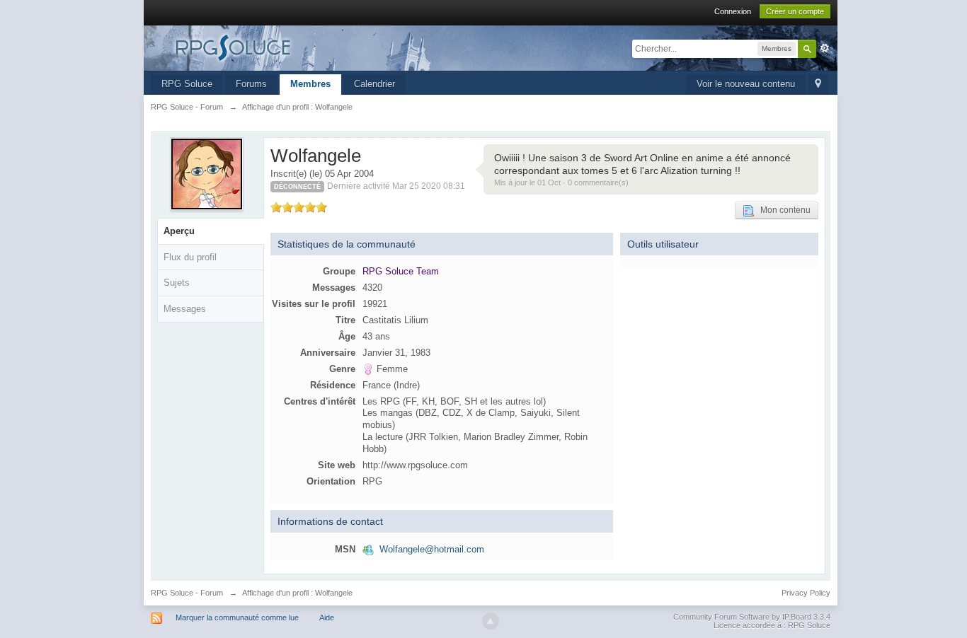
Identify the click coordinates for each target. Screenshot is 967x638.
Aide (326, 617)
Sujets (177, 282)
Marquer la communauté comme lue (237, 617)
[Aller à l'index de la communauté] (277, 47)
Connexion (732, 11)
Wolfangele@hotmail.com (431, 549)
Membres (310, 84)
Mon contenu (782, 210)
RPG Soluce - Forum (187, 592)
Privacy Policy (806, 592)
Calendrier (374, 84)
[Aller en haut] (490, 621)
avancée (824, 48)
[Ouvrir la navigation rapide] (818, 84)
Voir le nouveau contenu (746, 84)
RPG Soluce (186, 84)
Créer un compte (795, 11)
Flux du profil (190, 257)
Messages (185, 308)
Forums (251, 84)
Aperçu (179, 231)
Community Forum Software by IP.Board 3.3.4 (751, 617)
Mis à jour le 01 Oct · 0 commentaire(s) (561, 182)
